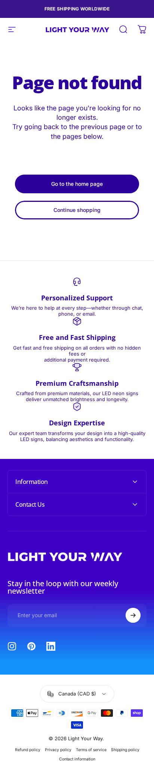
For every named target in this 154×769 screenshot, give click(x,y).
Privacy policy (58, 749)
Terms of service (91, 749)
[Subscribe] (133, 615)
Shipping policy (125, 749)
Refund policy (27, 749)
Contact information (77, 759)
